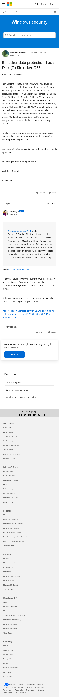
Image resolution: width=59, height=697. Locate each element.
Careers (6, 646)
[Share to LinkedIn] (16, 414)
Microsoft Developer (10, 606)
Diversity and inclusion (10, 668)
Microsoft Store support (11, 480)
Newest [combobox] (51, 203)
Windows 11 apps (9, 458)
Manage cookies (40, 687)
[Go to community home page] (9, 4)
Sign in (14, 354)
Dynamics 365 (8, 567)
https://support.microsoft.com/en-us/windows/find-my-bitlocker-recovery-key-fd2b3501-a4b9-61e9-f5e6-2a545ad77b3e (29, 314)
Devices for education (10, 519)
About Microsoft (8, 650)
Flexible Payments (9, 502)
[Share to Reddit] (29, 414)
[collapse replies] (29, 209)
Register (44, 4)
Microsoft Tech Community (12, 620)
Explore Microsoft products (12, 454)
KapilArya (14, 211)
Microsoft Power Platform (11, 576)
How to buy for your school (12, 532)
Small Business (8, 589)
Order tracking (8, 489)
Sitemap (6, 687)
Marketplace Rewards (10, 628)
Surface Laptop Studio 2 (11, 436)
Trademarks (19, 690)
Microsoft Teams (8, 580)
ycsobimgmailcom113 (20, 52)
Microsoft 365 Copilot (10, 585)
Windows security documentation (21, 397)
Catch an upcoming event (17, 389)
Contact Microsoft (18, 687)
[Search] (37, 4)
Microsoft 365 (7, 572)
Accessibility (7, 672)
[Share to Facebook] (20, 414)
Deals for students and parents (13, 541)
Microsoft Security (9, 563)
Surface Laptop (8, 432)
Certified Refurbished (10, 493)
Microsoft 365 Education (11, 528)
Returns (6, 484)
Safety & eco (30, 690)
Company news (8, 654)
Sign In (53, 4)
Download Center (9, 476)
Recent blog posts (14, 382)
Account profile (8, 471)
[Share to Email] (43, 414)
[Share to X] (25, 414)
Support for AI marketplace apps (14, 615)
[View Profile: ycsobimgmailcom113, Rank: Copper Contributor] (5, 53)
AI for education (8, 546)
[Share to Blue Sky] (34, 414)
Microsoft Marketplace (10, 624)
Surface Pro (7, 428)
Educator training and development (15, 537)
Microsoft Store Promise (11, 498)
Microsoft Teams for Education (13, 524)
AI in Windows (8, 450)
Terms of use (7, 690)
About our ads (8, 693)
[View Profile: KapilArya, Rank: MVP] (5, 213)
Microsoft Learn (8, 611)
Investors (6, 663)
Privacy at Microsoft (9, 659)
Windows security (11, 12)
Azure (5, 602)
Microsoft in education (10, 515)
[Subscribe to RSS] (38, 414)
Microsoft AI (7, 558)
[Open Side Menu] (4, 4)
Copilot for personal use (11, 445)
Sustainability (7, 676)
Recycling (41, 690)
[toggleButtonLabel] (55, 12)
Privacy (29, 687)
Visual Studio (7, 633)
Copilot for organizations (11, 441)
